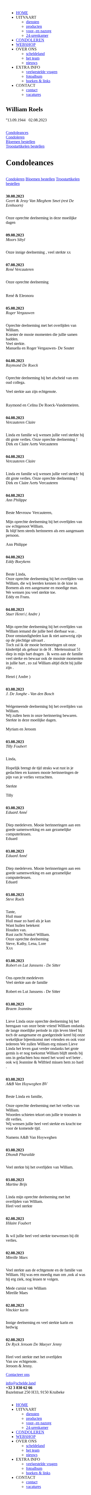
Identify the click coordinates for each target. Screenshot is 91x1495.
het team (32, 58)
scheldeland (35, 53)
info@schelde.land (21, 1383)
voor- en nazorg (38, 31)
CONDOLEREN (30, 40)
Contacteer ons (18, 1374)
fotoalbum (34, 76)
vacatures (33, 94)
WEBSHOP (26, 44)
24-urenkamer (37, 35)
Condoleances (17, 132)
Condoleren (15, 137)
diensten (32, 22)
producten (34, 26)
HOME (22, 13)
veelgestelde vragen (41, 72)
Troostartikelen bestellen (25, 146)
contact (31, 90)
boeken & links (38, 81)
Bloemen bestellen (20, 142)
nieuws (31, 63)
